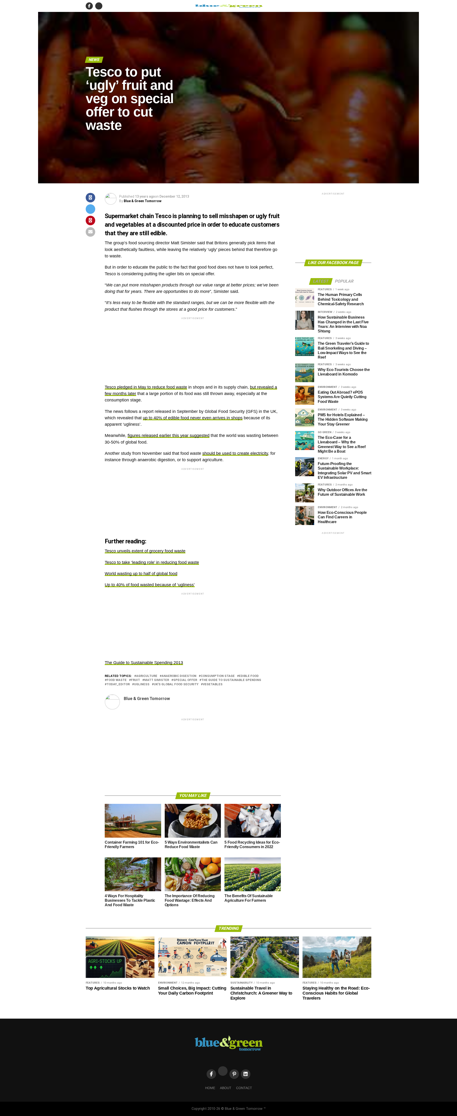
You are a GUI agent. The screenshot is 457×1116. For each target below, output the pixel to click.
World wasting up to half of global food (141, 573)
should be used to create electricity (235, 453)
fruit (135, 680)
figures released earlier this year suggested (168, 435)
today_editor (118, 684)
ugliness (141, 684)
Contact (244, 1088)
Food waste (117, 680)
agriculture (146, 676)
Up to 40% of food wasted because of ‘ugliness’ (150, 584)
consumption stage (218, 676)
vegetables (213, 684)
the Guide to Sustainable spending (231, 680)
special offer (185, 680)
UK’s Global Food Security (176, 684)
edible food (249, 676)
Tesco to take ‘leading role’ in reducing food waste (152, 562)
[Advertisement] (193, 353)
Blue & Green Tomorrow (142, 201)
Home (210, 1088)
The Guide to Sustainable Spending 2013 (144, 662)
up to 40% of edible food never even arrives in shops (193, 417)
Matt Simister (156, 680)
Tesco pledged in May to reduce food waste (146, 387)
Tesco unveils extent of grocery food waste (145, 551)
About (225, 1088)
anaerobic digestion (179, 676)
